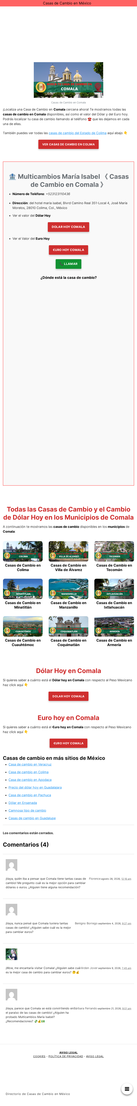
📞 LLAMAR (69, 264)
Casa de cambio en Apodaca (30, 780)
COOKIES (39, 1056)
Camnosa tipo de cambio (27, 810)
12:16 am (126, 878)
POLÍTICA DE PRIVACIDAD (66, 1056)
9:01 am (126, 1008)
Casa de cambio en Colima (29, 772)
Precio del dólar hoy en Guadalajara (35, 787)
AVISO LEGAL (68, 1052)
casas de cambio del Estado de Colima (77, 133)
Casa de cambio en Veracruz (30, 764)
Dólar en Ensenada (23, 803)
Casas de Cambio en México (67, 3)
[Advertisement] (68, 33)
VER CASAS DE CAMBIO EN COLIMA (68, 144)
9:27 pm (126, 923)
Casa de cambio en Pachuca (30, 795)
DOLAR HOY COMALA (68, 227)
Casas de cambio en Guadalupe (32, 818)
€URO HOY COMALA (68, 250)
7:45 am (126, 968)
